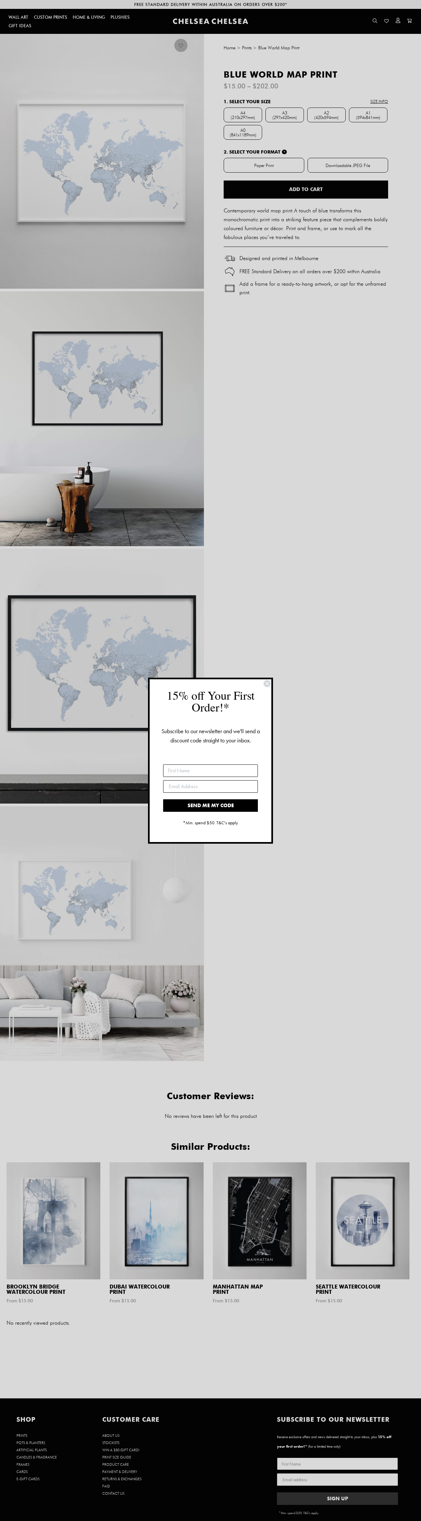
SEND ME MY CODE (210, 805)
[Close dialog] (267, 683)
